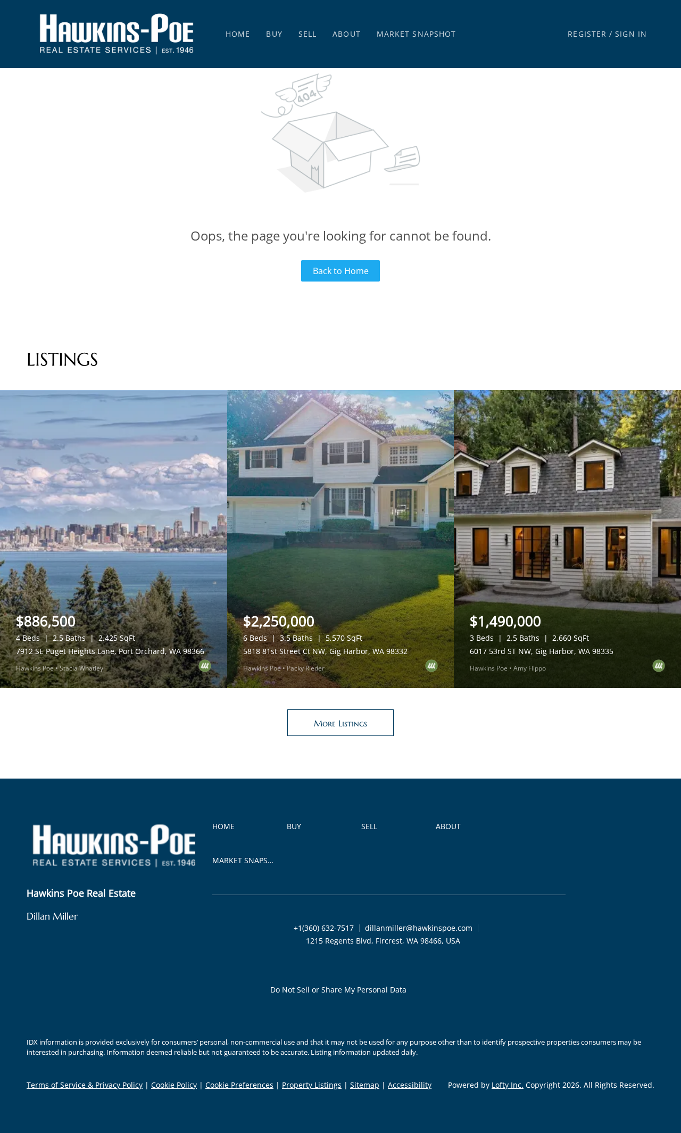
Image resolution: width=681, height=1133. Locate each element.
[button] (116, 34)
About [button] (347, 34)
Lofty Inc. (508, 1085)
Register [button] (587, 34)
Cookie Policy (174, 1085)
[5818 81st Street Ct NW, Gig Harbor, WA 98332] (340, 539)
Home (238, 34)
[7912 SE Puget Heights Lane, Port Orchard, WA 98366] (113, 539)
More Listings (340, 723)
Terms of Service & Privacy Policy (85, 1085)
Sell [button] (307, 34)
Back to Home (341, 271)
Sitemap (364, 1085)
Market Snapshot (416, 34)
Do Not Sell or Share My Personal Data (338, 990)
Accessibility (409, 1085)
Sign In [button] (631, 34)
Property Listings (312, 1085)
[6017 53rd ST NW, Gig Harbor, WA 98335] (567, 539)
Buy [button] (274, 34)
